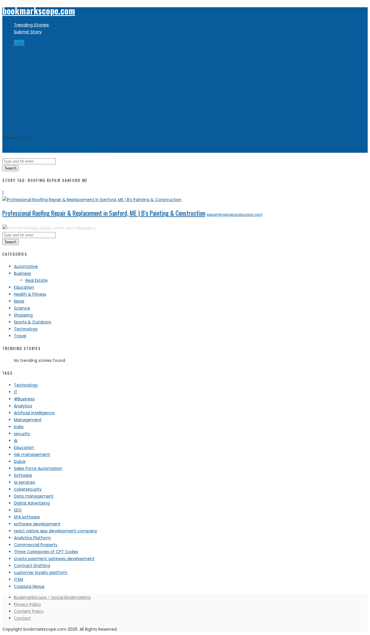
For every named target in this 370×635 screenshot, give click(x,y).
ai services (24, 482)
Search (10, 168)
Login (19, 43)
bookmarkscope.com (38, 10)
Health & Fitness (30, 294)
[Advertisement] (185, 90)
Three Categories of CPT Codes (46, 552)
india (18, 427)
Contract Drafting (32, 565)
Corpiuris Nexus (29, 586)
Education (24, 287)
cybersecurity (28, 489)
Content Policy (29, 611)
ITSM (18, 579)
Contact (22, 618)
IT (15, 392)
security (22, 434)
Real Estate (36, 280)
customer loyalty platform (40, 572)
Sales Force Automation (38, 468)
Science (22, 308)
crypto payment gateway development (54, 559)
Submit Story (28, 32)
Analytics (23, 406)
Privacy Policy (27, 604)
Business (85, 227)
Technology (26, 329)
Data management (33, 496)
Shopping (23, 315)
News (19, 301)
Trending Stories (31, 25)
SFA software (27, 517)
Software (23, 475)
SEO (18, 510)
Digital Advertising (32, 503)
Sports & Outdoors (32, 322)
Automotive (26, 266)
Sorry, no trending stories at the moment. (53, 149)
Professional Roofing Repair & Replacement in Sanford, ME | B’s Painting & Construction (103, 213)
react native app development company (55, 531)
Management (28, 420)
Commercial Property (36, 545)
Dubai (19, 461)
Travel (20, 336)
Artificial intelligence (34, 413)
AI (15, 440)
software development (37, 524)
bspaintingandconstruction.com (234, 214)
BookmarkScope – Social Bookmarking (52, 597)
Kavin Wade (40, 227)
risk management (32, 454)
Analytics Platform (32, 538)
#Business (24, 399)
